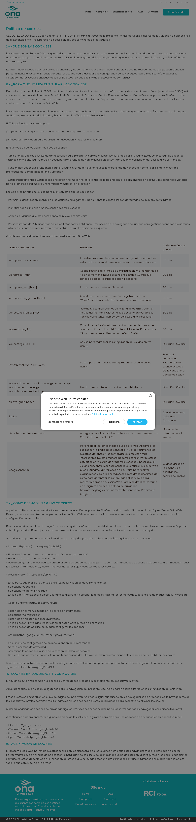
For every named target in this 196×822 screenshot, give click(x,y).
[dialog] (98, 411)
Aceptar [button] (137, 422)
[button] (60, 422)
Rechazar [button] (114, 422)
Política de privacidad (102, 414)
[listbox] (150, 395)
